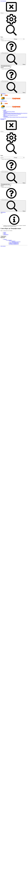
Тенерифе (4, 239)
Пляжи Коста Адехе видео (16, 241)
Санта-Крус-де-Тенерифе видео (14, 243)
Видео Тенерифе (8, 240)
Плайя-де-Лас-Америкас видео (13, 242)
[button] (11, 51)
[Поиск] (11, 24)
